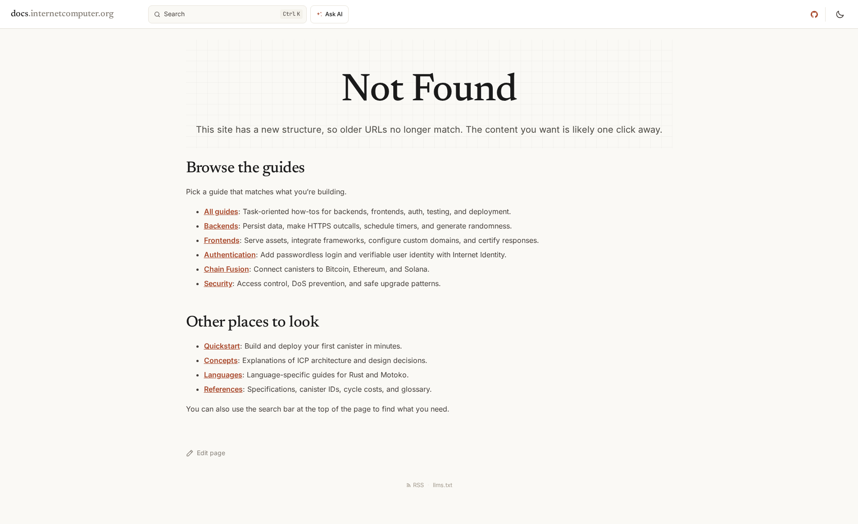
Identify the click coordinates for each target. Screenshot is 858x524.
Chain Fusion (226, 268)
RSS (418, 484)
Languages (223, 374)
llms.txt (442, 484)
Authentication (230, 254)
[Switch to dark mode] (840, 14)
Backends (221, 225)
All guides (221, 211)
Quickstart (222, 345)
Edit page (211, 453)
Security (218, 283)
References (223, 389)
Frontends (222, 240)
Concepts (221, 360)
